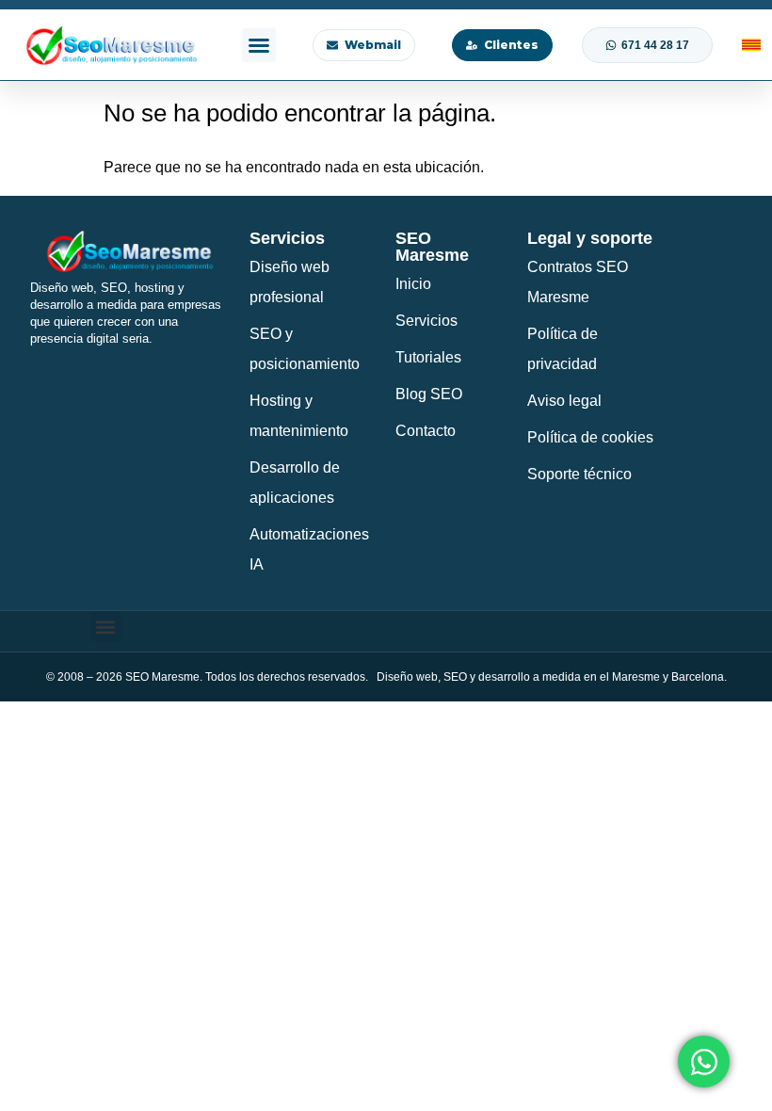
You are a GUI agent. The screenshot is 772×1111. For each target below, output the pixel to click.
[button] (259, 45)
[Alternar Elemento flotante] (704, 1061)
